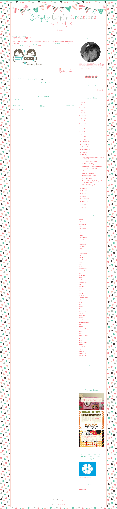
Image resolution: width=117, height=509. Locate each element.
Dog (80, 264)
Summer (81, 344)
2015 (82, 128)
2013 (82, 134)
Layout (80, 302)
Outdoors (81, 318)
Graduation (81, 286)
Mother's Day (82, 311)
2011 (82, 139)
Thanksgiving (82, 353)
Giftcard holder (83, 282)
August (84, 152)
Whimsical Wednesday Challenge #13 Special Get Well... (92, 181)
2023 (82, 107)
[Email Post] (42, 79)
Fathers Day (82, 275)
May (83, 191)
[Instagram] (92, 77)
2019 (82, 118)
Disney (80, 262)
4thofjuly (81, 219)
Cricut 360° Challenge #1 (88, 185)
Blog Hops (81, 240)
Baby (80, 226)
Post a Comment (19, 100)
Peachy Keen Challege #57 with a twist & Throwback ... (93, 158)
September (85, 149)
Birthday (81, 235)
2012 (82, 136)
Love (80, 304)
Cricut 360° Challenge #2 (88, 173)
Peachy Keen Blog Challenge (89, 175)
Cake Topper (82, 246)
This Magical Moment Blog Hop (91, 437)
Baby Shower (82, 228)
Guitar (80, 289)
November (85, 144)
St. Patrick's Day (83, 342)
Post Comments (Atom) (25, 110)
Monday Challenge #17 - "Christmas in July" (92, 169)
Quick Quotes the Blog (88, 164)
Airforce (81, 222)
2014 (82, 131)
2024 (82, 105)
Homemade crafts (83, 297)
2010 (82, 204)
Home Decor (82, 295)
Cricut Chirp (82, 260)
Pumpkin (81, 326)
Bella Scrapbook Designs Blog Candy (92, 166)
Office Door (82, 315)
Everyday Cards (83, 271)
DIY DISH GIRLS (87, 178)
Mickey (81, 306)
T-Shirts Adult (82, 346)
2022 (82, 110)
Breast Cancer (82, 244)
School (80, 333)
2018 (82, 121)
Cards (80, 248)
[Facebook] (86, 77)
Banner (80, 231)
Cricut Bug (81, 257)
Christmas (81, 251)
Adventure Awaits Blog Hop (91, 419)
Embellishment (82, 268)
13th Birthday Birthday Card (89, 161)
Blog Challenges (83, 237)
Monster (81, 309)
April (83, 193)
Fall (80, 273)
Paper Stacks (82, 320)
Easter (80, 266)
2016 (82, 126)
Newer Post (70, 106)
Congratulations (83, 253)
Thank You (81, 351)
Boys (80, 242)
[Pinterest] (89, 77)
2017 (82, 123)
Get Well (81, 280)
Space (80, 338)
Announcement (82, 224)
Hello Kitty (81, 293)
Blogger (62, 500)
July (83, 155)
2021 (82, 113)
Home (60, 30)
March (84, 196)
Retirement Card (83, 329)
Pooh (80, 324)
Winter (80, 358)
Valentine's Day (83, 355)
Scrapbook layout (83, 335)
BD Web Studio (61, 505)
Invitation (81, 300)
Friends (81, 277)
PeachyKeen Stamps (84, 322)
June (83, 188)
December (85, 141)
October (84, 147)
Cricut (80, 255)
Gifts (80, 284)
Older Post (16, 106)
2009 (82, 207)
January (84, 201)
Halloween (81, 291)
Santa (80, 331)
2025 (82, 102)
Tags (80, 349)
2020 (82, 115)
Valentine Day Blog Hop (91, 400)
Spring (80, 340)
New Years (81, 313)
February (84, 199)
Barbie (80, 233)
